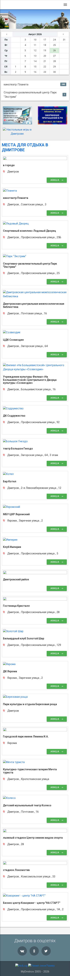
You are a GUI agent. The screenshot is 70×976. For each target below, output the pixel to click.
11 (35, 45)
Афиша (55, 180)
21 (44, 61)
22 (44, 66)
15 (35, 66)
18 (44, 45)
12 (35, 50)
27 (54, 56)
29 (54, 66)
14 (35, 61)
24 (54, 39)
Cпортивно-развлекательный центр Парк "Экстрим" (34, 94)
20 (44, 56)
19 (44, 50)
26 (54, 50)
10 (35, 39)
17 (44, 39)
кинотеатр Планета (34, 84)
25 (54, 45)
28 (54, 61)
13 (35, 56)
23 (44, 72)
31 (64, 39)
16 (35, 72)
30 (54, 72)
